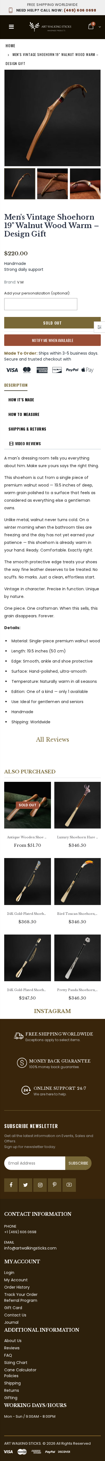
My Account (16, 1280)
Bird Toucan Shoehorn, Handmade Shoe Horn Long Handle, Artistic (77, 914)
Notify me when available (52, 340)
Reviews (12, 1348)
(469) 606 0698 (56, 10)
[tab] (15, 385)
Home (10, 45)
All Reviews (52, 739)
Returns (11, 1390)
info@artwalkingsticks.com (30, 1248)
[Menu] (11, 27)
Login (9, 1272)
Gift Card (13, 1308)
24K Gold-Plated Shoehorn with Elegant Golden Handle (27, 990)
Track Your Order (21, 1294)
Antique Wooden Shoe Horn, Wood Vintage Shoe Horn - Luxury (27, 837)
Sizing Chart (15, 1362)
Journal (11, 1322)
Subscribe (78, 1163)
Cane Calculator (20, 1370)
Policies (11, 1376)
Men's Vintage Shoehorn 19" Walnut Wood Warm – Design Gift (51, 225)
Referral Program (20, 1300)
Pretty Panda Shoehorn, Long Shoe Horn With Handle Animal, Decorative (77, 990)
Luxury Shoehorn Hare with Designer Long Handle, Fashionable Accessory (77, 837)
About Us (13, 1340)
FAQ (8, 1355)
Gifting (10, 1398)
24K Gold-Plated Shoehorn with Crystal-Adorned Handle (27, 914)
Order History (17, 1287)
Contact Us (15, 1315)
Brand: (10, 282)
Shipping (12, 1383)
